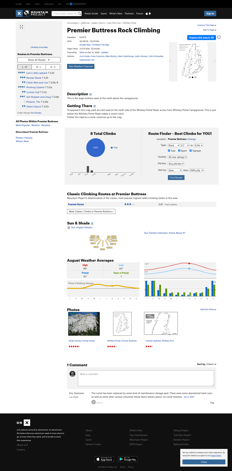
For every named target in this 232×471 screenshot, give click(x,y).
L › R (24, 66)
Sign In (210, 13)
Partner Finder (93, 444)
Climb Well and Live (37, 82)
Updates (104, 52)
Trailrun (49, 4)
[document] (203, 457)
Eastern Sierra (98, 23)
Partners (129, 13)
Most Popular (23, 125)
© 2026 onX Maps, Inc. (107, 467)
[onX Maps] (23, 425)
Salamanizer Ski (87, 60)
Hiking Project (180, 430)
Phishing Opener (35, 87)
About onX (22, 444)
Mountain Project (139, 439)
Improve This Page (206, 25)
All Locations (72, 23)
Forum (139, 13)
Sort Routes (36, 113)
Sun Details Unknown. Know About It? (164, 232)
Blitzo (82, 52)
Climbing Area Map (39, 47)
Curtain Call (32, 92)
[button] (172, 61)
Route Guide (91, 13)
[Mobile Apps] (148, 13)
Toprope (196, 150)
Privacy (131, 467)
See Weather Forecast (81, 66)
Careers (21, 449)
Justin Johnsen (141, 56)
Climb (19, 4)
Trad (172, 150)
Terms (122, 467)
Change (191, 139)
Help (88, 435)
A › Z (52, 66)
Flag (212, 402)
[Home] (33, 13)
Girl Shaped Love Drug (38, 96)
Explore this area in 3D (201, 37)
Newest (36, 125)
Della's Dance (33, 106)
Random (45, 125)
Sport (183, 150)
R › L (38, 66)
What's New (115, 13)
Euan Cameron (97, 56)
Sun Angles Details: (94, 238)
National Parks (181, 444)
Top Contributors (139, 435)
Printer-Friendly (24, 137)
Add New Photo (207, 309)
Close (204, 461)
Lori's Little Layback (36, 72)
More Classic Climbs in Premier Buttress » (91, 211)
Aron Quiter (85, 56)
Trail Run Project (182, 435)
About (89, 430)
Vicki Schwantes (156, 56)
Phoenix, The (33, 101)
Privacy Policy (215, 456)
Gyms (104, 13)
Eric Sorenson (76, 393)
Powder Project (181, 439)
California (85, 23)
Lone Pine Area (114, 23)
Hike (37, 4)
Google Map (85, 44)
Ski (60, 4)
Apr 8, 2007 (189, 397)
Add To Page (209, 30)
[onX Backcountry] (76, 4)
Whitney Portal (129, 23)
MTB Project (136, 444)
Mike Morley (110, 56)
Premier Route (33, 77)
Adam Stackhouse (125, 56)
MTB (28, 4)
